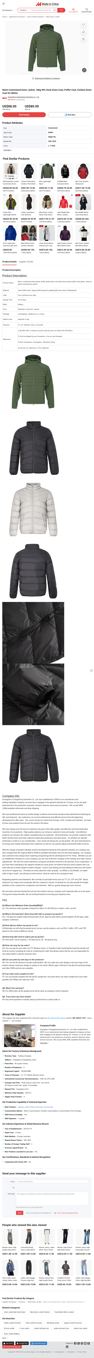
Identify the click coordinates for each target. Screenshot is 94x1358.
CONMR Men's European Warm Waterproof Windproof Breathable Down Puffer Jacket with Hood (65, 182)
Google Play (22, 1343)
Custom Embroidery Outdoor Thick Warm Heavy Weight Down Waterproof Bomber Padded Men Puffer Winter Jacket (28, 182)
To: (14, 1188)
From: (13, 1182)
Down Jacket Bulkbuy (11, 1334)
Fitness (33, 1107)
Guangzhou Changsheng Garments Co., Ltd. (23, 97)
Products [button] (23, 10)
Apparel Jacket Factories (73, 1323)
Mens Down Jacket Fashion (40, 1312)
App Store (8, 1343)
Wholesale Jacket (53, 1323)
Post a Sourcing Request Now (66, 1213)
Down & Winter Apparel (35, 17)
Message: (11, 1194)
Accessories (48, 1107)
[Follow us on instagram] (82, 1343)
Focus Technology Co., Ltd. (31, 1352)
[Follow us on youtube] (85, 1343)
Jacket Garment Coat (61, 1328)
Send (19, 1213)
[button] (3, 3)
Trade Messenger (38, 1343)
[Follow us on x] (78, 1343)
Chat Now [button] (71, 115)
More (4, 1338)
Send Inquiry (24, 115)
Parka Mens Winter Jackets (64, 1312)
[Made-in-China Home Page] (47, 4)
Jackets (21, 1107)
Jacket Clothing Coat (41, 1328)
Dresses (39, 1107)
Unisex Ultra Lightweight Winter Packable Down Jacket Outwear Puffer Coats (9, 213)
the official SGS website (57, 1018)
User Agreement (59, 1352)
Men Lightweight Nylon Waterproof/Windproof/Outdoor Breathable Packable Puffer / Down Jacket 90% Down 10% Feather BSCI (47, 182)
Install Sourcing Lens (13, 1347)
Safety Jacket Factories (12, 1323)
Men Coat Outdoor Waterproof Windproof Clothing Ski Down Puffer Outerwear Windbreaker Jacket (82, 182)
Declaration (71, 1352)
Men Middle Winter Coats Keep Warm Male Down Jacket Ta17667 (81, 213)
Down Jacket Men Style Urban (14, 1312)
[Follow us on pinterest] (88, 1343)
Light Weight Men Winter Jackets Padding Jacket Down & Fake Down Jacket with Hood (65, 213)
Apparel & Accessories (17, 17)
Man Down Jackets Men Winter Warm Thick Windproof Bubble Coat (82, 244)
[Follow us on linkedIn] (67, 1347)
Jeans (27, 1107)
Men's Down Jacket (53, 17)
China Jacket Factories (34, 1323)
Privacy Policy (82, 1352)
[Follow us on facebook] (75, 1343)
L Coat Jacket (24, 1328)
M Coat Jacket (9, 1328)
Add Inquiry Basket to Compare (47, 78)
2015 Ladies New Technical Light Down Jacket (10, 244)
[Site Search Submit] (61, 10)
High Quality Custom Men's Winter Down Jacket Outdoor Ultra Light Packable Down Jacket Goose (64, 244)
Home (4, 17)
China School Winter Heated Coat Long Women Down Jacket (46, 244)
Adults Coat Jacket (80, 1328)
